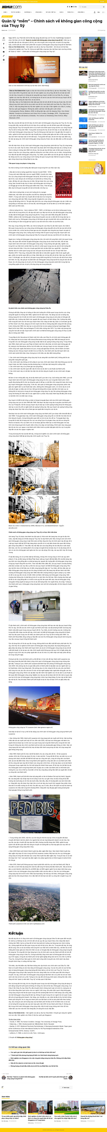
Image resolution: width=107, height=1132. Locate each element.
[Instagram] (74, 7)
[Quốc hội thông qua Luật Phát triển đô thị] (83, 119)
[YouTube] (72, 7)
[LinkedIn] (76, 7)
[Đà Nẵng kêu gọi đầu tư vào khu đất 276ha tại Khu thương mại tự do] (83, 93)
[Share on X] (4, 48)
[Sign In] (94, 12)
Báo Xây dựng (5, 1121)
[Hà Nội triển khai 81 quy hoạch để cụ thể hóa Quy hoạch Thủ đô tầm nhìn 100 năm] (83, 111)
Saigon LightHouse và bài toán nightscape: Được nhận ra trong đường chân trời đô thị (97, 103)
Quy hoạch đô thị (94, 79)
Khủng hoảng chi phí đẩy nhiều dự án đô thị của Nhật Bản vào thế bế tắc (34, 1066)
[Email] (4, 52)
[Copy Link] (4, 56)
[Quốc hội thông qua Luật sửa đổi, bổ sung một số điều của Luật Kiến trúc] (83, 126)
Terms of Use (33, 1)
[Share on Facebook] (4, 44)
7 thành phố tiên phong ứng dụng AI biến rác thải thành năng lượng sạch (34, 1055)
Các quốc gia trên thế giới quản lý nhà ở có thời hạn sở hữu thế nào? (33, 1052)
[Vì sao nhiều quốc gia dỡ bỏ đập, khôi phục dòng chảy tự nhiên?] (14, 1107)
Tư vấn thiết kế (93, 136)
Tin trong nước (93, 88)
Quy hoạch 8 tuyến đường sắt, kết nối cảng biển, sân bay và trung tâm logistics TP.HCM (96, 142)
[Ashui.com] (12, 6)
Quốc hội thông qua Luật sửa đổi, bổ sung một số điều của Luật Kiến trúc (96, 126)
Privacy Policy (24, 1)
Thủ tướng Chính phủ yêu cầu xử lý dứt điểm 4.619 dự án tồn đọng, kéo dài (97, 150)
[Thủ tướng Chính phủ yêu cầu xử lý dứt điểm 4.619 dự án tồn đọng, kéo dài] (83, 150)
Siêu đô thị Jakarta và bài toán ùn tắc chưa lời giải (27, 1063)
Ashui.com (4, 30)
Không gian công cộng (24, 1037)
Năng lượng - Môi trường (9, 1112)
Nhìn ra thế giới (7, 16)
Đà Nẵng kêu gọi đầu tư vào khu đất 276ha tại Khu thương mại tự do (97, 93)
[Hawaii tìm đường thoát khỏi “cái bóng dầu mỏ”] (93, 1107)
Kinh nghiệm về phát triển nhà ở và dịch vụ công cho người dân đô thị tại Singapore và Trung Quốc (40, 1118)
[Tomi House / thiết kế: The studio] (83, 135)
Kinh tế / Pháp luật (94, 153)
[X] (69, 7)
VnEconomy (31, 1123)
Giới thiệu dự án (93, 96)
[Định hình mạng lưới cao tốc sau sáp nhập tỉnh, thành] (83, 86)
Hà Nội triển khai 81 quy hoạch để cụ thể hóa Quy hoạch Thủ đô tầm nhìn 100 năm (97, 111)
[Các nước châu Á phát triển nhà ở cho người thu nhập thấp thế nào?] (66, 1107)
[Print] (4, 60)
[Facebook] (67, 7)
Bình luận (66, 1087)
